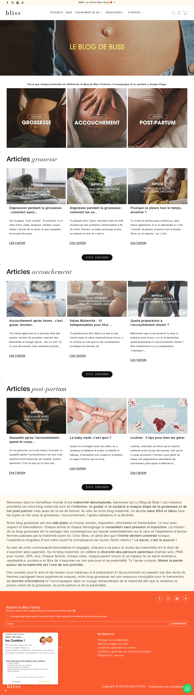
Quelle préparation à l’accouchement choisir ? (150, 323)
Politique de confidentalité (113, 640)
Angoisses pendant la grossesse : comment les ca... (96, 210)
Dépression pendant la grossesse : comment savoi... (35, 210)
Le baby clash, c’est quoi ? (90, 438)
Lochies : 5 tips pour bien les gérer (158, 438)
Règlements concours (111, 655)
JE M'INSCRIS (179, 624)
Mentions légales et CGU (113, 644)
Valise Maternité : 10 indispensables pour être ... (91, 323)
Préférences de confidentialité (167, 687)
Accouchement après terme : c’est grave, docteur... (36, 323)
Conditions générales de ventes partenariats (124, 652)
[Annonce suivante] (141, 2)
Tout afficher (97, 257)
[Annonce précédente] (53, 2)
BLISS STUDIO (135, 686)
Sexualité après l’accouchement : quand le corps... (35, 440)
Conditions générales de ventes (117, 648)
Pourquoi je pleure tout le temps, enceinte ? (156, 210)
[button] (89, 12)
